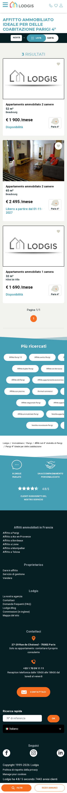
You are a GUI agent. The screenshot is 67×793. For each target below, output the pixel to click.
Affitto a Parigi (11, 532)
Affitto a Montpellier (14, 548)
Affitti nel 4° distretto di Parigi (48, 443)
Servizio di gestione (14, 574)
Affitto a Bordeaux (13, 540)
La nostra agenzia (12, 596)
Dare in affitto (10, 570)
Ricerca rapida (12, 711)
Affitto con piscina (17, 391)
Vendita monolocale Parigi (42, 425)
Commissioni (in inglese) (16, 611)
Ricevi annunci (50, 788)
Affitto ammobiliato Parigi (28, 414)
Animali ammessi (45, 391)
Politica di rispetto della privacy (20, 769)
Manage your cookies (14, 774)
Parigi (29, 443)
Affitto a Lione (10, 544)
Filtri (19, 788)
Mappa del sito (11, 615)
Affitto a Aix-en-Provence (17, 536)
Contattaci (9, 600)
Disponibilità (14, 127)
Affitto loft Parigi (18, 380)
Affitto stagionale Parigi (31, 403)
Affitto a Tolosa (11, 551)
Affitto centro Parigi (42, 357)
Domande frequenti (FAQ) (17, 603)
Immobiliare (18, 443)
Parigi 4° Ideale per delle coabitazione (23, 446)
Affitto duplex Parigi (25, 369)
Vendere (7, 577)
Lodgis (6, 443)
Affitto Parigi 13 (15, 357)
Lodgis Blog (9, 607)
